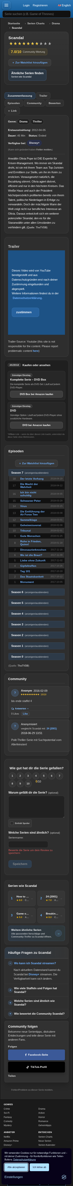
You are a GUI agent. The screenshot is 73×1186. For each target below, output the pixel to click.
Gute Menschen (30, 535)
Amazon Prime (11, 1141)
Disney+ (34, 143)
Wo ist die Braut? (31, 555)
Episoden (14, 103)
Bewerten (55, 103)
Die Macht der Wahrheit (29, 485)
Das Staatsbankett (32, 576)
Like (25, 713)
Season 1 (29, 645)
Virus (23, 506)
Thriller (37, 121)
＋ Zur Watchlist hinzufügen (30, 62)
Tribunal (25, 530)
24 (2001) (52, 728)
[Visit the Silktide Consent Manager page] (64, 1177)
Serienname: (16, 837)
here (36, 350)
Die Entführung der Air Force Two (32, 513)
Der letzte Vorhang (32, 478)
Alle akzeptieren (16, 1167)
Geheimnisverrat (30, 525)
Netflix (7, 1137)
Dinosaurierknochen (33, 549)
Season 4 (29, 613)
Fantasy (8, 1117)
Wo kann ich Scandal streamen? (35, 963)
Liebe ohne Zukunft (32, 560)
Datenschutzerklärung (24, 1159)
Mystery (8, 1125)
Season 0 (29, 656)
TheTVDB (41, 227)
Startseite (14, 23)
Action (41, 1113)
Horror (41, 1117)
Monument (27, 581)
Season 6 (29, 592)
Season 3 (29, 624)
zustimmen (24, 312)
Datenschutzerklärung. (27, 298)
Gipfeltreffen (28, 565)
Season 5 (29, 602)
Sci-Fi (7, 1113)
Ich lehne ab (39, 1167)
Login (26, 5)
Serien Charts (36, 23)
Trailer (43, 95)
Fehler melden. (44, 149)
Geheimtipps (44, 1125)
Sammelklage (28, 519)
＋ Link (12, 110)
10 (28, 783)
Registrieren (40, 5)
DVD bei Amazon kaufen (36, 425)
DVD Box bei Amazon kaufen (36, 394)
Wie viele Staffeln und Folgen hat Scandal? (35, 990)
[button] (6, 5)
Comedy (8, 1121)
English (66, 5)
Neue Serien (44, 1141)
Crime (7, 1109)
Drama (56, 23)
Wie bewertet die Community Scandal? (39, 1013)
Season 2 (29, 635)
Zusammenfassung (20, 95)
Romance (43, 1121)
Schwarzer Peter (30, 500)
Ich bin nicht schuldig (28, 494)
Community (34, 103)
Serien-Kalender (46, 1145)
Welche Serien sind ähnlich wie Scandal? (34, 1002)
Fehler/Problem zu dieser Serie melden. (32, 1090)
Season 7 (29, 472)
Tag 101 (25, 571)
